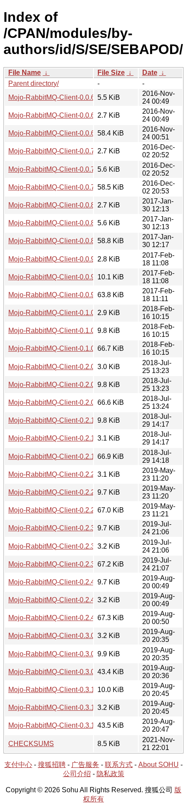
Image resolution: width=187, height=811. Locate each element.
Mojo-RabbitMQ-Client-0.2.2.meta (60, 474)
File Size (111, 72)
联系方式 (119, 764)
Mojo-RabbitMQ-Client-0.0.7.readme (64, 169)
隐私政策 (110, 773)
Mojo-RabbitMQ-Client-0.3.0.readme (64, 654)
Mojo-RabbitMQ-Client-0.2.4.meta (60, 600)
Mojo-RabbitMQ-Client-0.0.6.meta (60, 115)
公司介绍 (77, 773)
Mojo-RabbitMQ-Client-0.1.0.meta (60, 312)
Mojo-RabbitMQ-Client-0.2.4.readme (64, 582)
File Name (24, 72)
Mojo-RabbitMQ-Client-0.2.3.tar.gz (60, 564)
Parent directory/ (33, 83)
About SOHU (158, 764)
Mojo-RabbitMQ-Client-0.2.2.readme (64, 492)
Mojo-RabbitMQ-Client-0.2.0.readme (64, 384)
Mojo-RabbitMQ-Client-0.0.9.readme (64, 277)
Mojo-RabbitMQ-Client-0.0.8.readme (64, 223)
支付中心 (18, 764)
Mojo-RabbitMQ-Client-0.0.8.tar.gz (60, 240)
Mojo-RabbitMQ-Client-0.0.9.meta (60, 259)
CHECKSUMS (31, 743)
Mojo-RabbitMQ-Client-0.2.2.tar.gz (60, 510)
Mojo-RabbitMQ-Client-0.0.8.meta (60, 205)
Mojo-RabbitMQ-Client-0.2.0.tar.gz (60, 402)
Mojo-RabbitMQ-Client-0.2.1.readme (64, 420)
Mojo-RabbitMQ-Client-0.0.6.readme (64, 97)
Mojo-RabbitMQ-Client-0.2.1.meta (60, 438)
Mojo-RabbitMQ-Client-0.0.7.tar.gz (60, 187)
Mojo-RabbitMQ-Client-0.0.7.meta (60, 151)
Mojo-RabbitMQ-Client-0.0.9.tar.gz (60, 295)
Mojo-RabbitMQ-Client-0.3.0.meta (60, 635)
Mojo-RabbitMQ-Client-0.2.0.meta (60, 366)
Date (149, 72)
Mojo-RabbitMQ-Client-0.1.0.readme (64, 330)
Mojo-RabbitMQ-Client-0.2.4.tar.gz (60, 617)
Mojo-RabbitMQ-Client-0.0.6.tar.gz (60, 133)
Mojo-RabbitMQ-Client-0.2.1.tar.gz (60, 456)
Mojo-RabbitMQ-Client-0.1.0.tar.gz (60, 348)
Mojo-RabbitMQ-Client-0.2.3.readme (64, 528)
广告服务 (85, 764)
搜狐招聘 (52, 764)
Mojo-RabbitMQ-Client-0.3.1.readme (64, 689)
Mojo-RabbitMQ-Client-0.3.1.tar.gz (60, 725)
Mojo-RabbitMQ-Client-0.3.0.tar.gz (60, 671)
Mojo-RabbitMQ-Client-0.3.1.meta (60, 707)
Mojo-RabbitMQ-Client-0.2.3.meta (60, 546)
